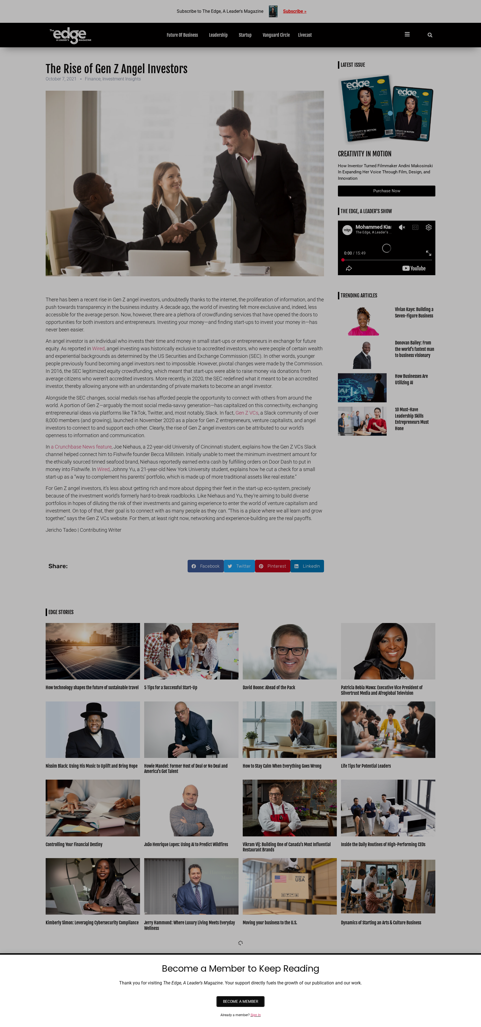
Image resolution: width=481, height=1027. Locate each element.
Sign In (256, 1015)
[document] (240, 513)
